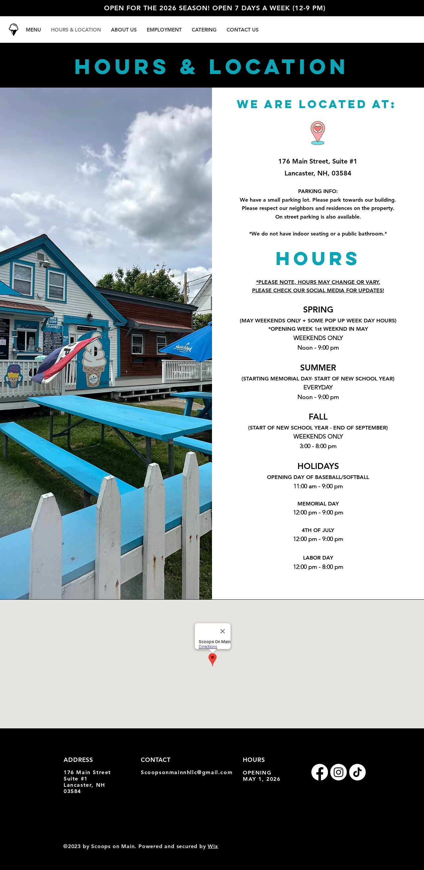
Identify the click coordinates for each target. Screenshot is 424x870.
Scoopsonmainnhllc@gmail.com (187, 772)
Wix (213, 846)
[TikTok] (357, 772)
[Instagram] (338, 772)
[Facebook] (319, 772)
